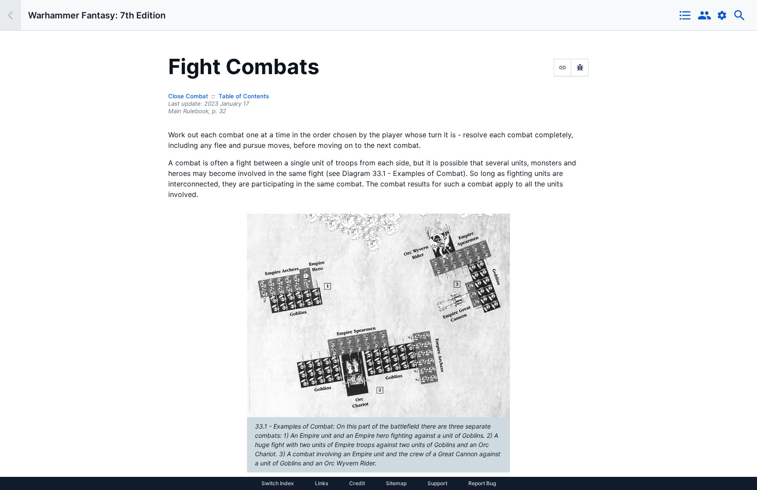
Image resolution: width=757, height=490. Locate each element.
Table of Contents (244, 96)
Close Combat (188, 96)
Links (321, 483)
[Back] (10, 15)
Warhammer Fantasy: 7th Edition (97, 15)
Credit (357, 483)
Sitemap (396, 483)
